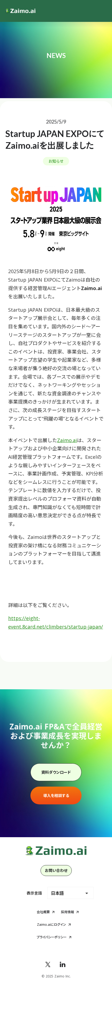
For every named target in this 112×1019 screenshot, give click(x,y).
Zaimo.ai (67, 440)
